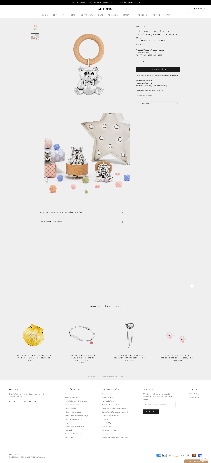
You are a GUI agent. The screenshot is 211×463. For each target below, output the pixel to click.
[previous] (6, 337)
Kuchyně (156, 15)
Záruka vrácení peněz (72, 405)
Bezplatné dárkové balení (110, 405)
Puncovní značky (70, 408)
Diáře (100, 15)
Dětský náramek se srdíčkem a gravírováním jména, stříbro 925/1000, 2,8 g (81, 358)
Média (152, 9)
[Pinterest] (24, 401)
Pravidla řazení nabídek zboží (74, 427)
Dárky (168, 15)
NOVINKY (44, 15)
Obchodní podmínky (71, 397)
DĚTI (73, 15)
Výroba (162, 9)
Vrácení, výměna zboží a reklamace (76, 401)
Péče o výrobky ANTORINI (50, 222)
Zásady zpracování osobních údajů (76, 416)
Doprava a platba (70, 394)
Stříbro (127, 15)
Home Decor (141, 15)
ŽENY (55, 15)
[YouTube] (30, 401)
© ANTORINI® (14, 454)
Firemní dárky (106, 423)
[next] (204, 337)
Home (137, 9)
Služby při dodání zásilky (110, 416)
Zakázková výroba (108, 401)
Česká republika (194, 397)
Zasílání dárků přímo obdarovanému (114, 408)
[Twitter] (14, 401)
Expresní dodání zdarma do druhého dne (115, 412)
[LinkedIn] (35, 401)
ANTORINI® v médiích (109, 430)
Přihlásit (151, 412)
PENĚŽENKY (113, 15)
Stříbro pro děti (97, 376)
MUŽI (64, 15)
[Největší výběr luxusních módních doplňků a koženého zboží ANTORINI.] (105, 9)
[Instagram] (19, 401)
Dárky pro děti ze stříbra (144, 96)
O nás (144, 9)
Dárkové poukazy (107, 397)
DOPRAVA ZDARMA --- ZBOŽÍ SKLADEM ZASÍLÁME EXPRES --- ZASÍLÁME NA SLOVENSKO (105, 2)
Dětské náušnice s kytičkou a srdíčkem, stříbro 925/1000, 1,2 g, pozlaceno (177, 358)
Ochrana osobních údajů (73, 412)
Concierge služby (107, 434)
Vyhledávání (184, 9)
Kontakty (172, 9)
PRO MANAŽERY (86, 15)
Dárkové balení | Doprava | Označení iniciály (60, 212)
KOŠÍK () (201, 9)
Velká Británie (194, 394)
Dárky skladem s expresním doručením (115, 437)
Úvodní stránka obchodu (73, 434)
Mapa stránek (69, 437)
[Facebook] (9, 401)
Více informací (144, 103)
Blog (66, 423)
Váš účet (128, 9)
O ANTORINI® (107, 427)
